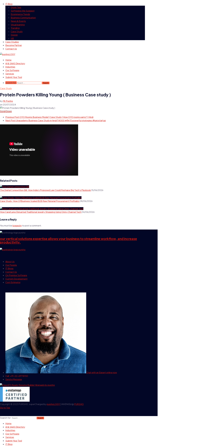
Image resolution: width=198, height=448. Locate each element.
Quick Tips (16, 7)
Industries (10, 66)
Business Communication (23, 17)
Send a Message (13, 379)
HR (12, 38)
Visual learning (18, 24)
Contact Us (11, 48)
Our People (11, 265)
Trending (15, 28)
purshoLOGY (53, 404)
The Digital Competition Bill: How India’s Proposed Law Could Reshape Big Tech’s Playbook (45, 190)
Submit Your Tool (13, 77)
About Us (10, 261)
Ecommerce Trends (20, 14)
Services (9, 73)
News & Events (18, 21)
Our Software (12, 70)
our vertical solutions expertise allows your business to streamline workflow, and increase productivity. (68, 240)
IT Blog (8, 3)
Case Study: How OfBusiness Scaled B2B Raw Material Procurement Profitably (40, 201)
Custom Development (16, 278)
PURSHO (79, 404)
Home (8, 59)
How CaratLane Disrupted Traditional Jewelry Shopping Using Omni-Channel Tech (41, 212)
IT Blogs (9, 268)
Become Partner (13, 45)
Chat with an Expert (101, 372)
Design (14, 34)
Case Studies (12, 41)
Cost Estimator (12, 282)
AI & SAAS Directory (15, 63)
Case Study (17, 31)
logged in (17, 225)
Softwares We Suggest (22, 10)
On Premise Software (16, 275)
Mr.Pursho (8, 101)
